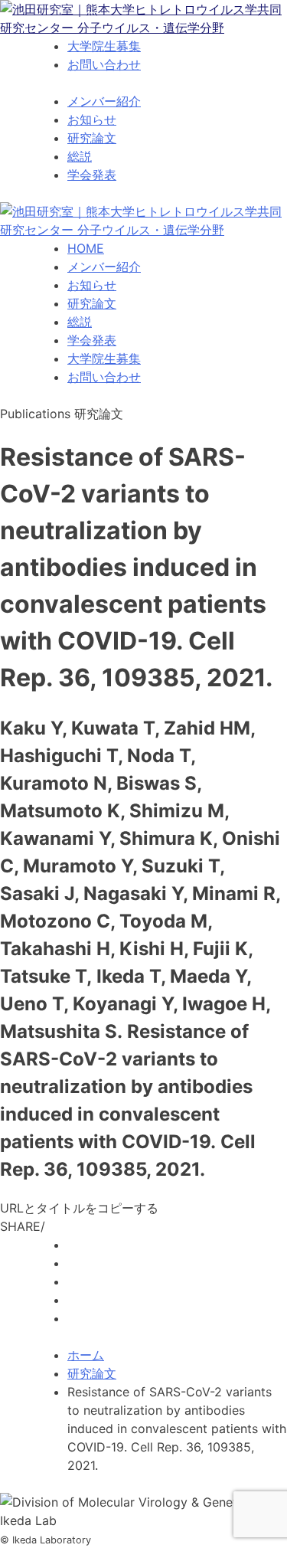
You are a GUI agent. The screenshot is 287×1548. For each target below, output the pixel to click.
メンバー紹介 (104, 101)
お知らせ (91, 119)
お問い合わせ (104, 64)
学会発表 (91, 174)
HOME (85, 248)
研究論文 (91, 138)
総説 (79, 156)
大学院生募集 (104, 46)
